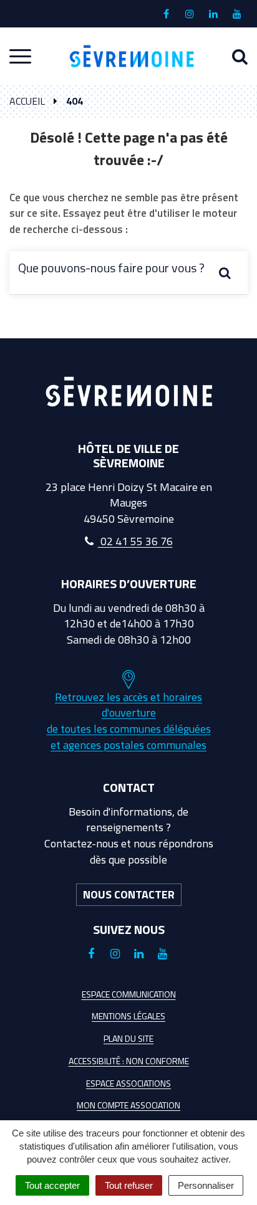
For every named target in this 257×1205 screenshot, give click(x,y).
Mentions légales (128, 1015)
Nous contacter (129, 894)
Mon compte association (128, 1105)
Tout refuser (129, 1185)
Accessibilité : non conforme (129, 1060)
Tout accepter (52, 1185)
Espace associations (128, 1083)
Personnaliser (206, 1185)
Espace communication (129, 994)
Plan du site (128, 1038)
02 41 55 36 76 (135, 541)
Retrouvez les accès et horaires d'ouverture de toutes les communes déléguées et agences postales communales (129, 720)
